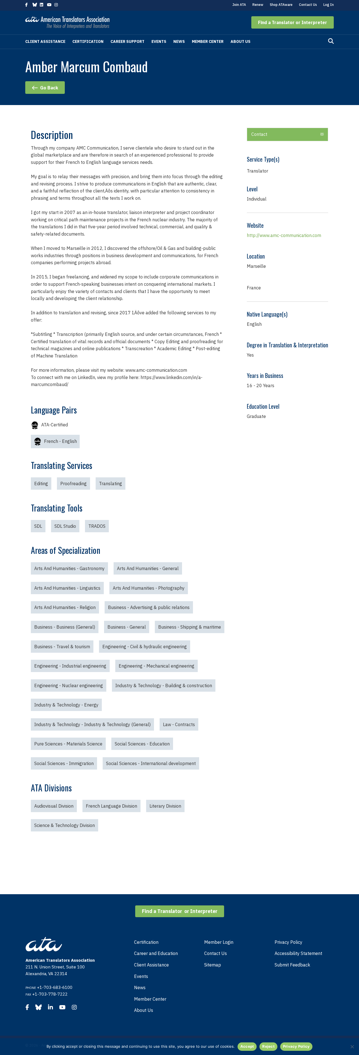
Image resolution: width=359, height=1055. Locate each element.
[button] (292, 22)
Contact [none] (259, 134)
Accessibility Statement (298, 953)
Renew (257, 5)
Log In (328, 5)
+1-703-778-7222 (50, 994)
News (179, 41)
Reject (268, 1046)
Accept (247, 1046)
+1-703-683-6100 (54, 987)
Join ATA (239, 5)
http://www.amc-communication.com (284, 235)
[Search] (331, 41)
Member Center (208, 41)
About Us (240, 41)
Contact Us (308, 5)
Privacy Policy (288, 942)
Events (158, 41)
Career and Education (156, 953)
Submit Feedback (292, 965)
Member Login (218, 942)
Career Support (127, 41)
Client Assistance (45, 41)
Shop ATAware (281, 5)
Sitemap (212, 965)
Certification (87, 41)
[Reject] (352, 1046)
